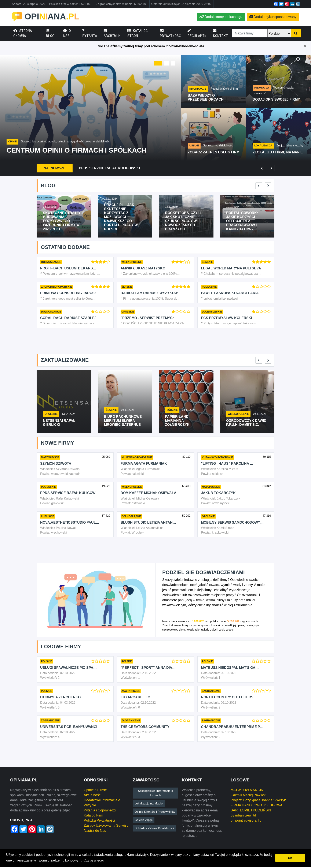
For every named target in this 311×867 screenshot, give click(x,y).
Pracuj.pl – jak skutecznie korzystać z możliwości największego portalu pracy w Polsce (121, 217)
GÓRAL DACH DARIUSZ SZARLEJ (68, 318)
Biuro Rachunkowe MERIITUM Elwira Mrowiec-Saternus (123, 420)
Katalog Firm (93, 815)
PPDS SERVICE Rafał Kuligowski (109, 168)
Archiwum (112, 36)
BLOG (50, 36)
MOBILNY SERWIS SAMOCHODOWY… (232, 522)
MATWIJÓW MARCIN (247, 790)
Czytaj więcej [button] (94, 860)
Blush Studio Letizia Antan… (148, 522)
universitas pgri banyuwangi (68, 727)
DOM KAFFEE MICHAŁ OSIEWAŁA (148, 493)
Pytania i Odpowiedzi (100, 810)
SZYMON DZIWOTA (55, 463)
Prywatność (170, 36)
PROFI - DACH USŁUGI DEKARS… (68, 268)
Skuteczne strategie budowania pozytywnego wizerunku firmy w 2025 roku (64, 221)
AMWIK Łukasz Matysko (143, 268)
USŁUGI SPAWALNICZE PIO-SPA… (68, 667)
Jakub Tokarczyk (218, 493)
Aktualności (92, 795)
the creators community (145, 727)
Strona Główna (22, 33)
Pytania (89, 36)
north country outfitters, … (230, 697)
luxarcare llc (135, 697)
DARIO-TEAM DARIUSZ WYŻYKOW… (151, 293)
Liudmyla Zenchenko (60, 697)
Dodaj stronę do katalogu (223, 17)
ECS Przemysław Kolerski (226, 318)
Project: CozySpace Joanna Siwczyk (258, 800)
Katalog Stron (137, 33)
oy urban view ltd (243, 815)
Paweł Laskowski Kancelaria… (231, 293)
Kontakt (220, 36)
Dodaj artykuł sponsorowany (275, 17)
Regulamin (196, 36)
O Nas (67, 33)
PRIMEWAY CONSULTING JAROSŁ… (70, 293)
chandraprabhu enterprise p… (232, 727)
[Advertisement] (155, 341)
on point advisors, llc (246, 820)
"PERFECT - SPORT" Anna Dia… (148, 667)
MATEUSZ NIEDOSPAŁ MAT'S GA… (230, 667)
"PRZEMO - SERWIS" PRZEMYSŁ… (149, 318)
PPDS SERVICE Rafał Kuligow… (69, 493)
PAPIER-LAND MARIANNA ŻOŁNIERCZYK (177, 420)
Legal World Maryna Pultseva (231, 268)
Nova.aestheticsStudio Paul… (69, 522)
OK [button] (290, 858)
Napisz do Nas (95, 830)
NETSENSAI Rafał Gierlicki (59, 422)
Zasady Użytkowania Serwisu (106, 825)
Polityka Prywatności (99, 820)
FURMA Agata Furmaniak (144, 463)
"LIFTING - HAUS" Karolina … (227, 463)
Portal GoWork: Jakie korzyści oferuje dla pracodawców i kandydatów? (242, 221)
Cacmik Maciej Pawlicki (248, 795)
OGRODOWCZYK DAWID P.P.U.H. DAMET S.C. (246, 422)
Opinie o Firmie (95, 790)
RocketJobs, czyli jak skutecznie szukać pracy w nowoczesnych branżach (183, 221)
